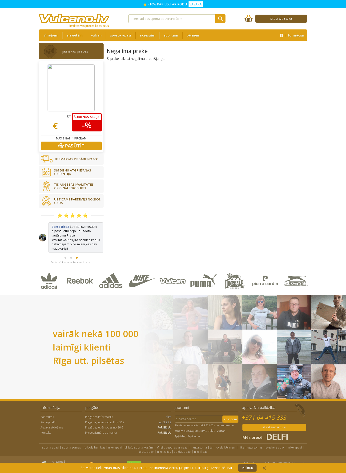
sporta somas (71, 447)
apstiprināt (231, 419)
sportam (171, 35)
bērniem (193, 35)
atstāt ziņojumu (273, 427)
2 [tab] (71, 258)
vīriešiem (51, 35)
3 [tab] (77, 258)
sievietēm (75, 35)
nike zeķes (164, 452)
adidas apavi (182, 452)
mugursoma (199, 447)
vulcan (96, 35)
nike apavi (115, 447)
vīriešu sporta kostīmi (139, 447)
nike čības (200, 452)
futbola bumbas (94, 447)
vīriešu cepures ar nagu (172, 447)
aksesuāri (147, 35)
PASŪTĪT (74, 146)
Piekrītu (247, 467)
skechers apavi (275, 447)
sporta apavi (120, 35)
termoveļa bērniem (223, 447)
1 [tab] (65, 258)
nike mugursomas (250, 447)
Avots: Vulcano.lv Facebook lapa (71, 262)
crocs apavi (146, 452)
